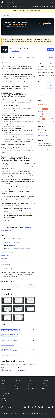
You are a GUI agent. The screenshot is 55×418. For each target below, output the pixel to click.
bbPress (4, 398)
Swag (44, 388)
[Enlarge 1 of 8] (10, 298)
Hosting (3, 386)
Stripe (18, 68)
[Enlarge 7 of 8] (10, 315)
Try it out (7, 220)
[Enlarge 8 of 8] (21, 315)
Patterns (17, 388)
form (48, 82)
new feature (13, 245)
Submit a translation (7, 252)
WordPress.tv (32, 388)
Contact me (4, 258)
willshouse (15, 287)
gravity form (50, 88)
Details (5, 57)
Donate (44, 386)
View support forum (43, 135)
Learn (29, 380)
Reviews (12, 57)
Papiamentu (8, 407)
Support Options (6, 230)
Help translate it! (39, 10)
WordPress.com (6, 393)
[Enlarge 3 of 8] (33, 298)
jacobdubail (30, 285)
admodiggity (10, 285)
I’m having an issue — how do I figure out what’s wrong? (9, 349)
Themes (17, 383)
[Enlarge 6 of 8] (33, 307)
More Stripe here (26, 227)
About (3, 380)
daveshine (4, 285)
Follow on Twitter (6, 262)
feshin (33, 287)
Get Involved (45, 380)
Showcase (17, 380)
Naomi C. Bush (15, 51)
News (2, 383)
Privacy (3, 388)
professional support (13, 242)
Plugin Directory (5, 6)
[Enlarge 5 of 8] (21, 307)
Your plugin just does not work (9, 355)
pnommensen (18, 285)
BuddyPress (5, 401)
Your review (41, 121)
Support (51, 57)
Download (50, 49)
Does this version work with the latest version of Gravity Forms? (9, 335)
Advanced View (42, 95)
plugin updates (17, 238)
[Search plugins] (16, 15)
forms (51, 82)
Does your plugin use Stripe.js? (9, 340)
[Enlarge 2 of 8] (21, 298)
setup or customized (19, 248)
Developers (31, 386)
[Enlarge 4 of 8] (10, 307)
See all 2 (52, 78)
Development (30, 57)
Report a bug (5, 255)
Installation (20, 57)
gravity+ (23, 370)
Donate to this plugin (43, 149)
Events (43, 383)
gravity (51, 85)
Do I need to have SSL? (7, 345)
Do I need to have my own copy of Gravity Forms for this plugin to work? (11, 329)
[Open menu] (52, 2)
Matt (3, 395)
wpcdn (29, 287)
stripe (51, 91)
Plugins (16, 386)
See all (52, 121)
